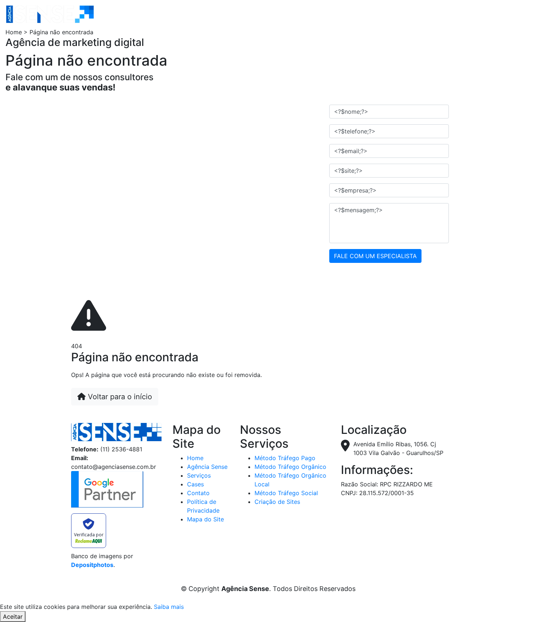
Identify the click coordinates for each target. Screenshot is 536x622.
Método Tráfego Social (286, 493)
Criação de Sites (277, 501)
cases (214, 14)
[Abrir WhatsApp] (518, 603)
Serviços (184, 14)
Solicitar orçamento (290, 14)
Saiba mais (169, 606)
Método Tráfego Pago (285, 458)
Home (110, 14)
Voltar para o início (119, 396)
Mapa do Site (205, 519)
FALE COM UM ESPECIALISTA (375, 256)
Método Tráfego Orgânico (290, 466)
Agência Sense (145, 14)
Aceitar (13, 616)
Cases (195, 484)
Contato (239, 14)
